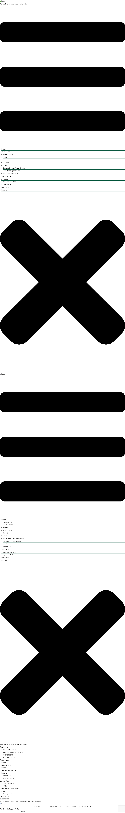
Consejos (6, 162)
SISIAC (5, 165)
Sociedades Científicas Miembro (14, 168)
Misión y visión (8, 154)
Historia (5, 157)
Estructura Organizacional (12, 171)
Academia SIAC (6, 176)
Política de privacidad (33, 801)
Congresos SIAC (7, 184)
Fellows (4, 190)
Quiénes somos (6, 152)
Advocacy (5, 179)
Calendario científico (8, 182)
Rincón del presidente (10, 173)
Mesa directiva (8, 160)
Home (3, 149)
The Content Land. (86, 806)
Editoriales (5, 187)
